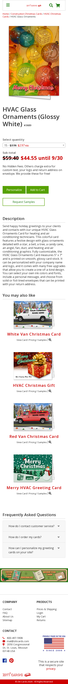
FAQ (5, 612)
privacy (50, 669)
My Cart (41, 616)
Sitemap (7, 620)
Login (40, 612)
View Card (22, 339)
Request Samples (24, 202)
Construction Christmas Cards (27, 13)
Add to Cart (37, 190)
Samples (42, 339)
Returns (41, 620)
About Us (8, 616)
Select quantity (13, 139)
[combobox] (34, 145)
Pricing (32, 339)
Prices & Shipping (47, 609)
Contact (7, 609)
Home (6, 13)
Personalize (14, 190)
